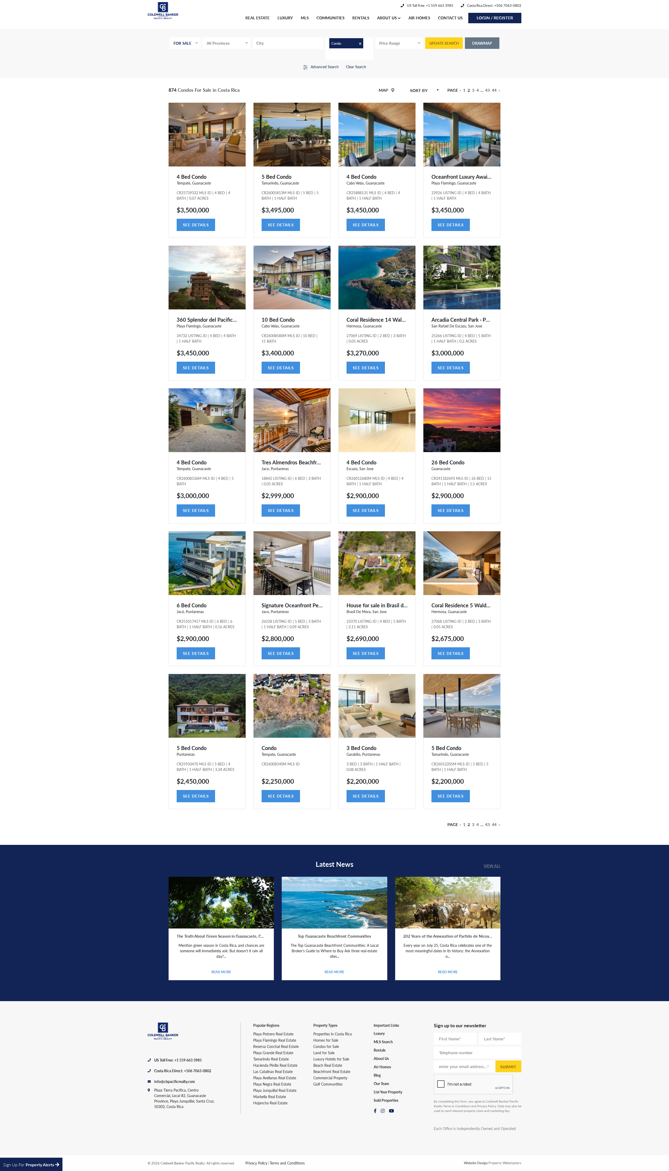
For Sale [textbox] (183, 43)
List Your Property (388, 1091)
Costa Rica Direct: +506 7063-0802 (493, 5)
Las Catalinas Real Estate (273, 1071)
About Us (381, 1058)
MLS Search (383, 1041)
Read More (221, 971)
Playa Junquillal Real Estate (274, 1090)
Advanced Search (324, 66)
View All (492, 865)
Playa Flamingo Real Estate (274, 1040)
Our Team (381, 1083)
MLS (305, 17)
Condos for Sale (326, 1046)
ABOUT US (387, 17)
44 (494, 90)
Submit (508, 1067)
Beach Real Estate (327, 1065)
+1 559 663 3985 (188, 1060)
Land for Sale (323, 1052)
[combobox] (185, 43)
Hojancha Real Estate (270, 1102)
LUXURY (285, 17)
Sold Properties (386, 1100)
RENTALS (360, 17)
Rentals (379, 1050)
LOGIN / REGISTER (495, 18)
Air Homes (382, 1066)
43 (487, 90)
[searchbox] (282, 43)
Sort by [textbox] (419, 90)
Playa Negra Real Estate (272, 1084)
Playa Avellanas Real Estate (274, 1077)
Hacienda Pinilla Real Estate (275, 1065)
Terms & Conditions (456, 1106)
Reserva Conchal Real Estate (276, 1046)
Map (384, 90)
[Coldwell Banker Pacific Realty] (165, 14)
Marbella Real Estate (269, 1096)
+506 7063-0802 (197, 1070)
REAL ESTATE (257, 17)
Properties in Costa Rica (332, 1033)
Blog (377, 1075)
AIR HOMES (419, 17)
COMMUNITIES (330, 17)
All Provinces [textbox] (218, 43)
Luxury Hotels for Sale (331, 1059)
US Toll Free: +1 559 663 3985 (429, 5)
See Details (196, 224)
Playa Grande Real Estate (273, 1052)
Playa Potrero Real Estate (273, 1033)
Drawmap (482, 43)
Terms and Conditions (287, 1163)
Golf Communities (328, 1084)
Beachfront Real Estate (331, 1071)
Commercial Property (330, 1077)
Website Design (476, 1162)
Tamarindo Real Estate (271, 1059)
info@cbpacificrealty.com (174, 1081)
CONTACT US (450, 17)
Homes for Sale (325, 1040)
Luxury (379, 1033)
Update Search (444, 43)
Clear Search (356, 66)
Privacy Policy (486, 1106)
